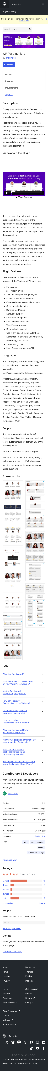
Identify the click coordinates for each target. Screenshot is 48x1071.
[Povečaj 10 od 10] (42, 587)
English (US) (40, 836)
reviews (41, 847)
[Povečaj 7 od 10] (19, 618)
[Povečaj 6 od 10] (19, 595)
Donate (30, 998)
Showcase (30, 967)
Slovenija (13, 1036)
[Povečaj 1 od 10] (19, 484)
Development (11, 87)
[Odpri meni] (44, 4)
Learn (5, 989)
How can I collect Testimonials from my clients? (16, 721)
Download (8, 65)
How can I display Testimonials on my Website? (16, 702)
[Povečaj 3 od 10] (19, 528)
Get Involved (31, 989)
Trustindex (11, 58)
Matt (6, 1015)
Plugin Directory (9, 11)
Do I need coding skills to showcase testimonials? (15, 711)
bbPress (8, 1020)
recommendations (37, 842)
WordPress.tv (10, 1002)
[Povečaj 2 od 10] (19, 506)
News (5, 971)
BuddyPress (10, 1024)
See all (42, 903)
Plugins (28, 976)
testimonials (32, 853)
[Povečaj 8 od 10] (42, 484)
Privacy (6, 981)
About (5, 967)
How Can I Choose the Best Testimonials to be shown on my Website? (14, 752)
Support (9, 94)
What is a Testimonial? (13, 674)
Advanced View (10, 860)
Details (8, 74)
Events (28, 993)
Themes (29, 971)
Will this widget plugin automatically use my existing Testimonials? (19, 741)
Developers (8, 998)
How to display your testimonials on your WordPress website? (18, 682)
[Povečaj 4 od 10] (19, 551)
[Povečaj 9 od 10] (42, 534)
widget (41, 853)
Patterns (29, 981)
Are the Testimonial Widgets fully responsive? (14, 692)
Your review (8, 903)
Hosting (6, 976)
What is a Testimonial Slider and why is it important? (15, 731)
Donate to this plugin (12, 951)
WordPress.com (11, 1011)
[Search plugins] (29, 29)
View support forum (12, 928)
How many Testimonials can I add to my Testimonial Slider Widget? (19, 762)
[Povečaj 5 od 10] (19, 573)
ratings (25, 842)
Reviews (9, 81)
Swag (29, 1002)
